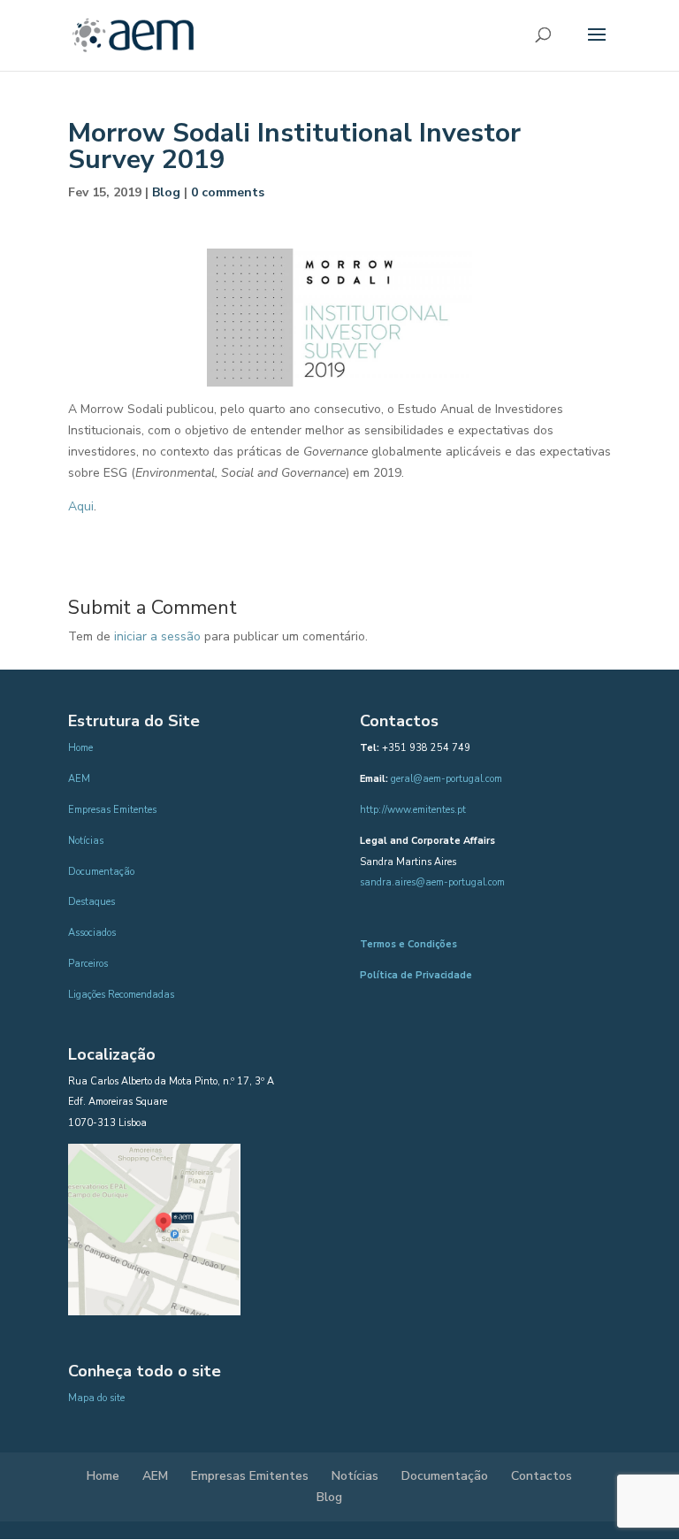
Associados (92, 932)
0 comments (227, 192)
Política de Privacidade (416, 975)
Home (80, 748)
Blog (166, 192)
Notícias (85, 840)
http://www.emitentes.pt (413, 809)
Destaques (91, 901)
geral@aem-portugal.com (446, 778)
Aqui (81, 506)
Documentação (101, 871)
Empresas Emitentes (112, 809)
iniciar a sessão (157, 636)
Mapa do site (96, 1398)
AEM (79, 778)
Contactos (541, 1475)
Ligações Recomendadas (121, 994)
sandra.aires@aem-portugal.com (432, 882)
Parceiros (88, 963)
